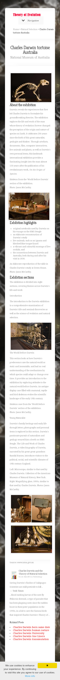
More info (30, 676)
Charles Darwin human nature (31, 630)
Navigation (33, 20)
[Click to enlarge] (31, 522)
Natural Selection (29, 29)
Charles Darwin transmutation (31, 639)
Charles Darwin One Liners (29, 636)
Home (16, 29)
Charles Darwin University (28, 633)
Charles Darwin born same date (31, 627)
